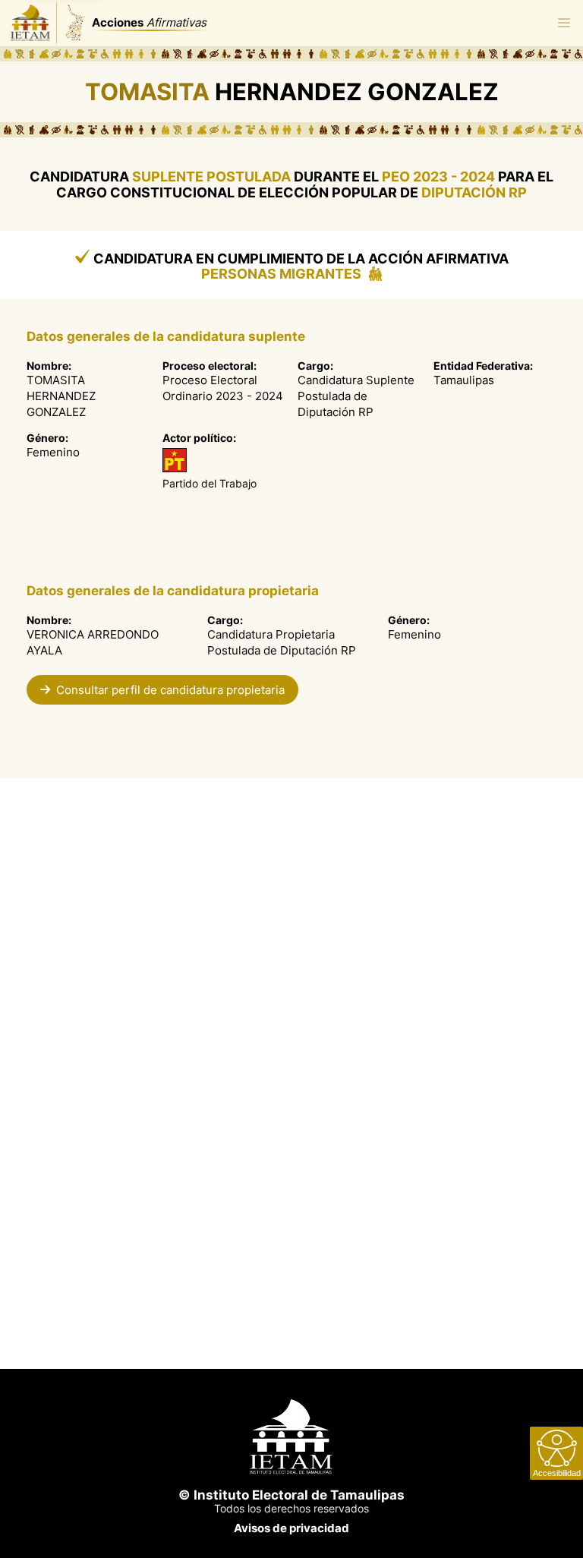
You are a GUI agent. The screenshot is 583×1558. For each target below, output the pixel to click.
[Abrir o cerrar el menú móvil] (564, 22)
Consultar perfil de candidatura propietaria (170, 690)
